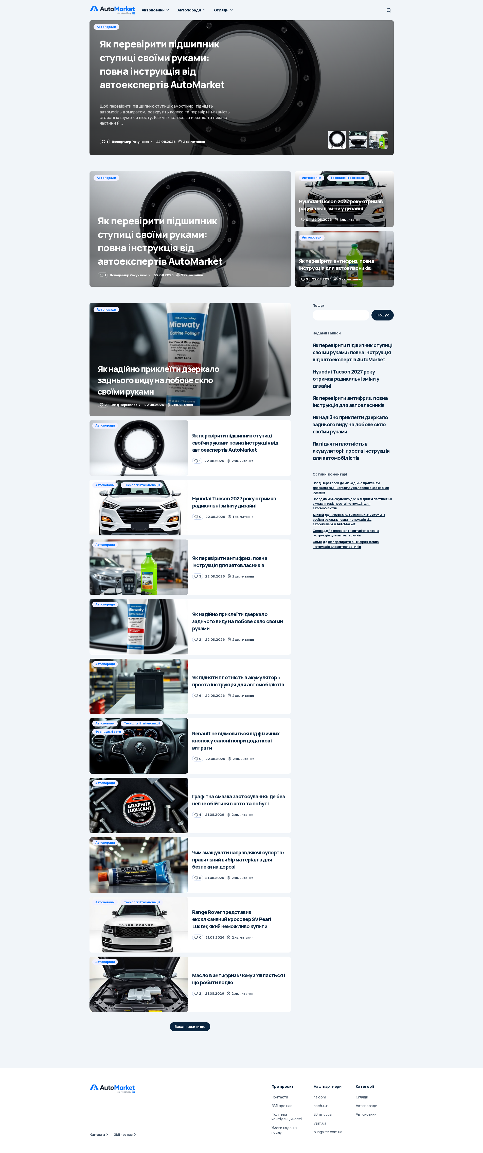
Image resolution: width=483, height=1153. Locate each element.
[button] (389, 10)
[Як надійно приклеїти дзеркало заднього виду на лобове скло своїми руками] (190, 359)
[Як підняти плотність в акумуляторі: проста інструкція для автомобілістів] (139, 686)
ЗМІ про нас (123, 1134)
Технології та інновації (143, 27)
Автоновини (106, 27)
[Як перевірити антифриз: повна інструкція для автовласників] (344, 258)
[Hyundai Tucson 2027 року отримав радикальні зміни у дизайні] (242, 87)
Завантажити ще (190, 1026)
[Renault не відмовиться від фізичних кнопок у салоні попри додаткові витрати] (139, 746)
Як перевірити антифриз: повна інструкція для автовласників (350, 402)
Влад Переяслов (326, 483)
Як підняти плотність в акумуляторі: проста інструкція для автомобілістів (351, 450)
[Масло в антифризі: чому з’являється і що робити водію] (139, 984)
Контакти (97, 1134)
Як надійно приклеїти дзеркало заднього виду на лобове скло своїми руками (350, 424)
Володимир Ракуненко (331, 499)
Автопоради (106, 178)
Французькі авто (108, 732)
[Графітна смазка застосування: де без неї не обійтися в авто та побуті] (139, 805)
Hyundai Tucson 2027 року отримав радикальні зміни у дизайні (346, 378)
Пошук (319, 305)
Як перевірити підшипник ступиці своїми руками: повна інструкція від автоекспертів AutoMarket (352, 352)
